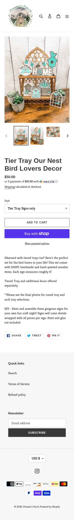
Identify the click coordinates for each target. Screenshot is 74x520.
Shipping (10, 187)
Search (12, 373)
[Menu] (67, 15)
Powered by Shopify (50, 506)
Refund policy (17, 395)
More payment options (37, 243)
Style (7, 200)
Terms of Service (19, 384)
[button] (31, 181)
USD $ (36, 458)
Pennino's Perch (31, 506)
